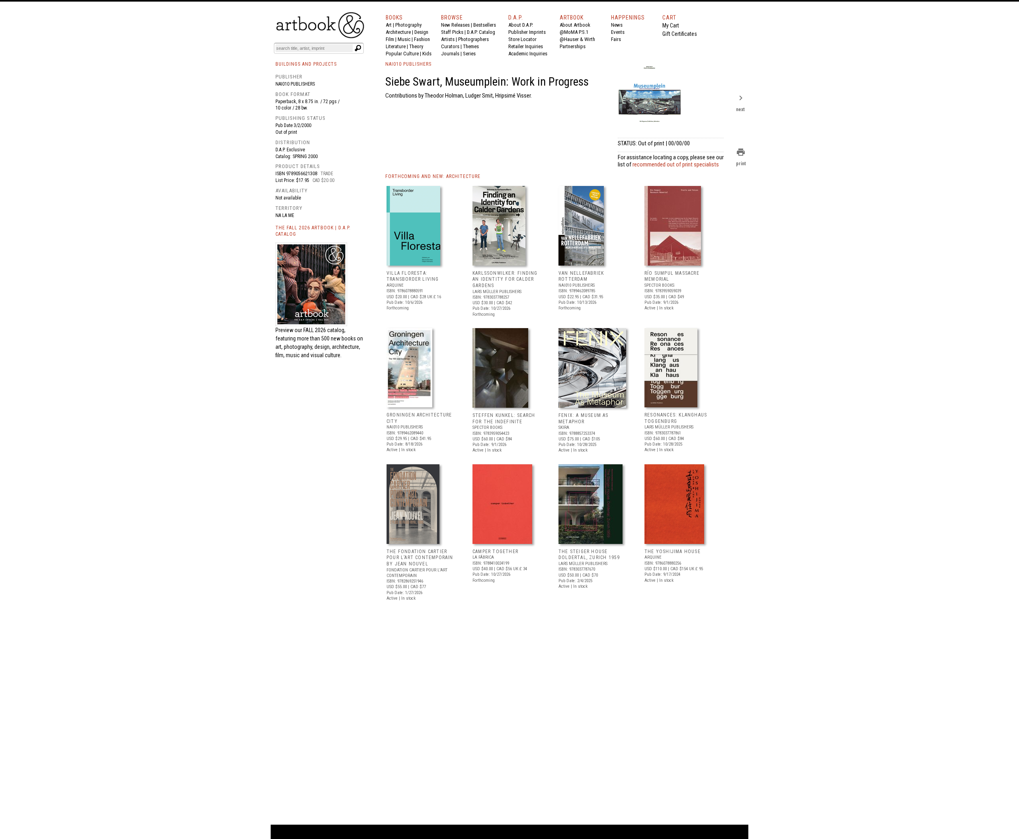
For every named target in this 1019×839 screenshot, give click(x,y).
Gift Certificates (679, 34)
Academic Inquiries (527, 54)
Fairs (616, 39)
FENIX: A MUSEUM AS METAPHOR (583, 418)
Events (618, 32)
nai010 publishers (295, 84)
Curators (450, 46)
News (617, 25)
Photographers (473, 39)
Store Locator (522, 39)
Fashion (422, 39)
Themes (471, 46)
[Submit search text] (357, 48)
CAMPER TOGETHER (495, 551)
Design (421, 32)
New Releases (455, 25)
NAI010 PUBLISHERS (408, 64)
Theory (416, 46)
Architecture (398, 32)
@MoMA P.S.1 (574, 32)
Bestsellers (484, 25)
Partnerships (573, 46)
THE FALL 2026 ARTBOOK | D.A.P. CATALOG (313, 231)
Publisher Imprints (527, 32)
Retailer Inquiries (525, 46)
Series (469, 54)
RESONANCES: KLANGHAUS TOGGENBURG (675, 418)
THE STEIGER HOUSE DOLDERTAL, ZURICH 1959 (589, 555)
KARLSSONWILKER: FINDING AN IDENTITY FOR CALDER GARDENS (505, 279)
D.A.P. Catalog (481, 32)
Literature (396, 46)
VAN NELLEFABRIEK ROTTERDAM (581, 276)
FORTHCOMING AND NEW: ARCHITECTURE (432, 176)
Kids (426, 54)
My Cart (670, 25)
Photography (408, 25)
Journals (450, 54)
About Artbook (575, 25)
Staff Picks (452, 32)
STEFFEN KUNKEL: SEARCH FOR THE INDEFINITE (503, 418)
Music (404, 39)
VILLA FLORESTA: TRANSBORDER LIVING (413, 276)
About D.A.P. (520, 25)
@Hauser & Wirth (577, 39)
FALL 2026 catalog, (324, 330)
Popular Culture (402, 54)
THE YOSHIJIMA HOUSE (672, 551)
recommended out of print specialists (675, 164)
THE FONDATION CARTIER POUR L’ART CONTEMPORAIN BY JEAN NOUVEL (420, 558)
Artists (448, 39)
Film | (392, 39)
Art (389, 25)
